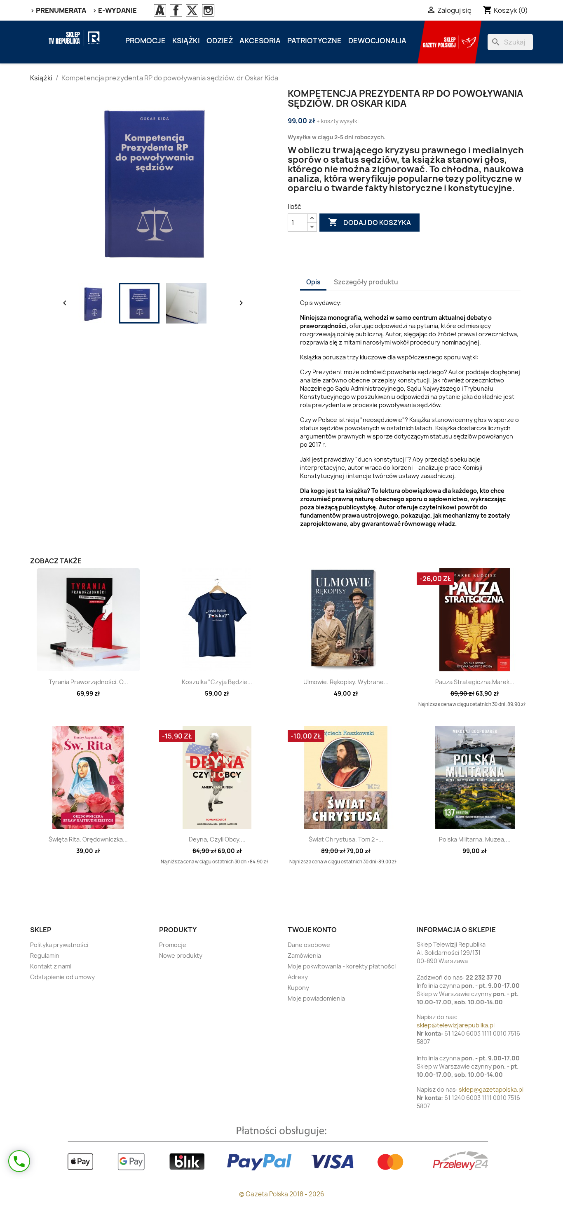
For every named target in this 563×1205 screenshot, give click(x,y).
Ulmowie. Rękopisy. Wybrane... (346, 682)
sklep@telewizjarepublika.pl (456, 1025)
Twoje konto (312, 929)
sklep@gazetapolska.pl (491, 1089)
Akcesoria (260, 40)
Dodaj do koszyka (369, 222)
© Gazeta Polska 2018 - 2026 (281, 1194)
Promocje (145, 40)
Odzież (219, 40)
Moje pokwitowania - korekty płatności (342, 966)
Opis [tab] (313, 282)
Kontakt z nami (50, 966)
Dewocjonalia (377, 40)
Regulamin (44, 955)
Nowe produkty (180, 955)
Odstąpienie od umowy (62, 977)
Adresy (298, 977)
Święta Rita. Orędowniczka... (88, 839)
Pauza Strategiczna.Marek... (474, 682)
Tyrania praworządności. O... (88, 682)
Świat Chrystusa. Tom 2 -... (346, 839)
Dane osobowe (309, 945)
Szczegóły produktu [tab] (366, 282)
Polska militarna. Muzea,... (475, 839)
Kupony (298, 988)
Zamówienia (304, 955)
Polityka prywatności (59, 945)
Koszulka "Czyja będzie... (217, 682)
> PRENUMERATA (58, 10)
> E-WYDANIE (114, 10)
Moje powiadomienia (316, 998)
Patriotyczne (314, 40)
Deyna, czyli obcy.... (217, 839)
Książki (186, 40)
